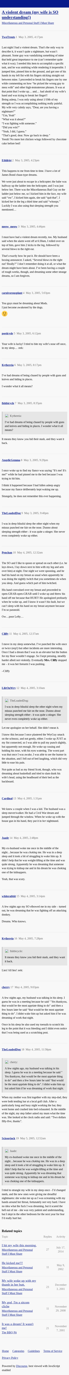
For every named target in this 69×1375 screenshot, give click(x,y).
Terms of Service (52, 1351)
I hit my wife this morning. (19, 1245)
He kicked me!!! (12, 1263)
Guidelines (34, 1351)
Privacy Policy (10, 1357)
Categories (18, 1351)
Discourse (21, 1366)
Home (5, 1351)
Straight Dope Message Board (18, 3)
